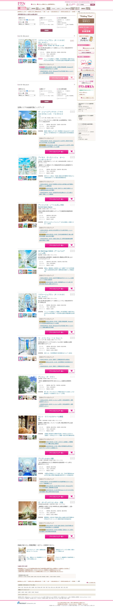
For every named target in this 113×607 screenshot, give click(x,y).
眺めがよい (60, 21)
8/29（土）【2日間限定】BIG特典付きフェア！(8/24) (58, 353)
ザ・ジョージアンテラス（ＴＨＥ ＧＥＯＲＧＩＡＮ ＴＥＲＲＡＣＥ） (51, 114)
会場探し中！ (82, 94)
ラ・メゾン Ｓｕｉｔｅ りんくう (50, 338)
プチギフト (39, 598)
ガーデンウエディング (62, 27)
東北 (22, 587)
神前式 (25, 19)
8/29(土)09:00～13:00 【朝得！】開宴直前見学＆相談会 (55, 359)
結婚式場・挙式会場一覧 (83, 106)
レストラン (51, 21)
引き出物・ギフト (33, 598)
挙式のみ (80, 137)
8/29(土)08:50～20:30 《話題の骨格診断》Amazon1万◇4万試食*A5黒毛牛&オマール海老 (56, 67)
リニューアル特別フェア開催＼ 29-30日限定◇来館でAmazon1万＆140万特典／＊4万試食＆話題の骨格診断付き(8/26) (59, 313)
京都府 (22, 592)
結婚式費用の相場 (45, 568)
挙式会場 (42, 22)
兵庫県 (29, 592)
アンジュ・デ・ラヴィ (46, 377)
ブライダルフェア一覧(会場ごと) (85, 108)
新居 (68, 598)
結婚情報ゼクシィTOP (22, 11)
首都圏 (33, 587)
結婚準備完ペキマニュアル (24, 568)
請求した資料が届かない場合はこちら (78, 602)
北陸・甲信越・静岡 (38, 587)
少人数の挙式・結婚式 (83, 139)
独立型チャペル (61, 19)
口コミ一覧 (80, 111)
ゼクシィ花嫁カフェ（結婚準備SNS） (46, 4)
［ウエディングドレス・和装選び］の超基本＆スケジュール (46, 570)
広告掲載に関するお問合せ (63, 604)
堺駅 (54, 45)
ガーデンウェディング (83, 130)
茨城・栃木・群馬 (27, 587)
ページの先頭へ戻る (91, 582)
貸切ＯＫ (68, 19)
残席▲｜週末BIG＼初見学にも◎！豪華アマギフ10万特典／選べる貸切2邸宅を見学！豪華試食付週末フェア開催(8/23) (59, 269)
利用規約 (79, 604)
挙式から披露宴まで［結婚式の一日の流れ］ (59, 568)
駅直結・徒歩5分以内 (62, 22)
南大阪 (80, 119)
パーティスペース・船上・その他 (47, 24)
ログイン (34, 4)
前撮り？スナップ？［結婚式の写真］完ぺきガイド (51, 571)
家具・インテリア (55, 598)
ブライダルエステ (21, 598)
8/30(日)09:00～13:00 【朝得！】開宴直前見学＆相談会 (55, 366)
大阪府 (26, 592)
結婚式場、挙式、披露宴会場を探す (34, 11)
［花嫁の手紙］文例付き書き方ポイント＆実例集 (29, 571)
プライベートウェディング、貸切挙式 (86, 131)
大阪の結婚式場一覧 (55, 11)
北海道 (19, 587)
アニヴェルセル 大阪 (46, 458)
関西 (44, 11)
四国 (62, 587)
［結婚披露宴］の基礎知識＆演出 (25, 570)
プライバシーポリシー (73, 604)
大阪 (48, 11)
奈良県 (33, 592)
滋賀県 (19, 592)
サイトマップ (85, 604)
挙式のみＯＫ (60, 24)
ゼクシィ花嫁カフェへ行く (88, 97)
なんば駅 (62, 45)
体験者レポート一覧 (82, 109)
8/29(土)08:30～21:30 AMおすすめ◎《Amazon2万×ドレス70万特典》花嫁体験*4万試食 (56, 486)
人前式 (29, 19)
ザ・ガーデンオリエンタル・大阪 (50, 502)
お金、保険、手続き (63, 598)
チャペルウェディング (83, 128)
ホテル (50, 19)
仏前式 (33, 19)
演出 (50, 598)
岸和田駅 (73, 11)
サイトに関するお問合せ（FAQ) (63, 602)
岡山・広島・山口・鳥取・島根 (54, 587)
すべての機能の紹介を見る (88, 70)
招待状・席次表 (45, 598)
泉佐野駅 (50, 45)
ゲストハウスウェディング (83, 134)
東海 (44, 587)
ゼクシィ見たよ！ (83, 92)
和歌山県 (36, 592)
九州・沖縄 (65, 587)
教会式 (21, 19)
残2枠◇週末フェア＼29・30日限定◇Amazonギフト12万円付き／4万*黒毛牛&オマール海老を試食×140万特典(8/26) (59, 132)
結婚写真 (27, 598)
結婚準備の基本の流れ (35, 568)
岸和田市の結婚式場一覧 (65, 11)
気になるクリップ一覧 (89, 48)
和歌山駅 (57, 45)
